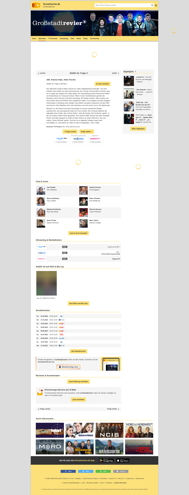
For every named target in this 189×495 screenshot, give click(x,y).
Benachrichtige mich (70, 367)
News (79, 38)
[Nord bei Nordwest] (139, 430)
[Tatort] (50, 430)
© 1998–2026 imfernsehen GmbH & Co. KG (59, 478)
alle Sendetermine (78, 351)
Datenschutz (140, 478)
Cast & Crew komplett (78, 233)
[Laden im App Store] (123, 460)
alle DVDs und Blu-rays (78, 303)
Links (102, 483)
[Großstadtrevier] (111, 364)
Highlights (128, 71)
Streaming (64, 38)
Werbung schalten (92, 483)
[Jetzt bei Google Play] (106, 460)
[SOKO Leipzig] (139, 446)
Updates (78, 478)
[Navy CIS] (109, 430)
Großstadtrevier (49, 7)
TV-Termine (52, 38)
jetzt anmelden (78, 399)
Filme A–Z (121, 478)
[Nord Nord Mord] (50, 446)
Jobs (83, 483)
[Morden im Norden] (80, 430)
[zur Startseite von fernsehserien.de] (36, 5)
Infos (34, 38)
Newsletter (103, 478)
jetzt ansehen (103, 84)
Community (94, 38)
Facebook (109, 483)
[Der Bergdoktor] (109, 446)
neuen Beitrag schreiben (78, 382)
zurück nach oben (120, 483)
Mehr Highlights (138, 129)
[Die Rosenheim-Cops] (80, 446)
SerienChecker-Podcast (90, 478)
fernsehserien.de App (84, 460)
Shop (85, 38)
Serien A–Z (112, 478)
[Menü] (156, 5)
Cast (72, 38)
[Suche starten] (152, 5)
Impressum (130, 478)
